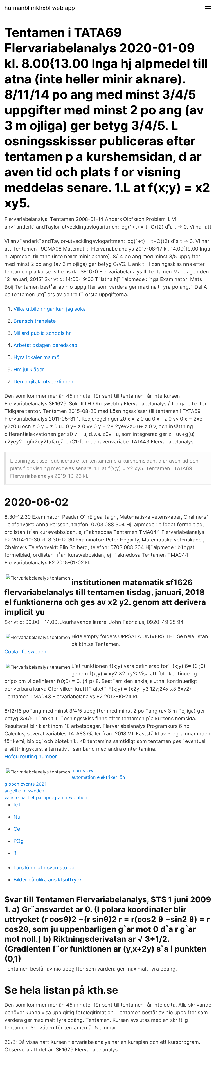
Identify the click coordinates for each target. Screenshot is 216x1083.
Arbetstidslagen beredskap (45, 345)
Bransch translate (35, 321)
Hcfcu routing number (30, 756)
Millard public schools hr (42, 333)
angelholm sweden (24, 791)
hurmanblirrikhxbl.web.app (39, 8)
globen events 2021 (25, 784)
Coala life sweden (25, 652)
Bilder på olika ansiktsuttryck (48, 880)
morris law (82, 770)
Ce (17, 829)
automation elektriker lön (98, 777)
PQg (19, 841)
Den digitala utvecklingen (43, 381)
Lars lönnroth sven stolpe (44, 867)
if (15, 853)
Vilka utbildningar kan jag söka (50, 309)
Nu (17, 817)
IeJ (17, 805)
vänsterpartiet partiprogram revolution (45, 797)
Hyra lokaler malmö (36, 357)
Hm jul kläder (29, 369)
